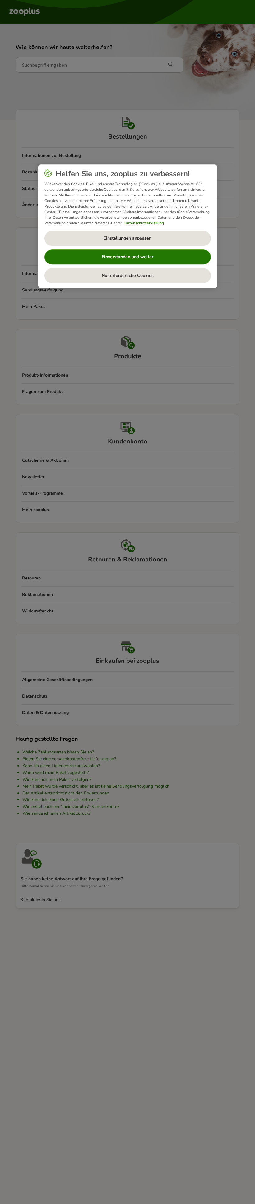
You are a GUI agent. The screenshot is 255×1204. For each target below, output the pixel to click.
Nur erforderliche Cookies (128, 276)
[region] (127, 226)
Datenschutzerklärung (144, 223)
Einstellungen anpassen (127, 238)
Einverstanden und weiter (127, 257)
